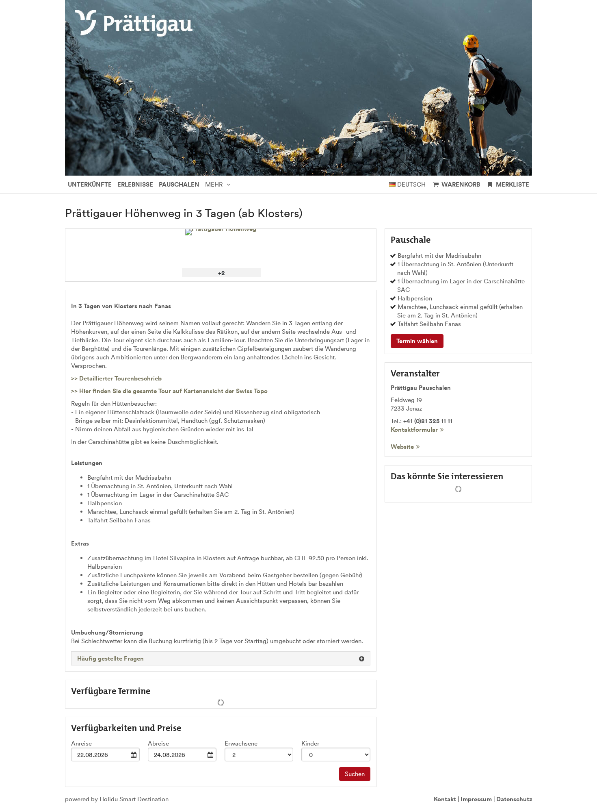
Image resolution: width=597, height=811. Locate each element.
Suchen (355, 774)
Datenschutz (514, 799)
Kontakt (445, 799)
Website (402, 446)
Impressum (476, 799)
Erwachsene (241, 743)
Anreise (81, 743)
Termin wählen (417, 341)
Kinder (310, 743)
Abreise (158, 743)
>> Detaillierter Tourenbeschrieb (116, 378)
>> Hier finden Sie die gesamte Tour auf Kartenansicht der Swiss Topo (169, 391)
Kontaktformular (414, 429)
